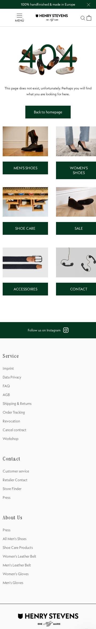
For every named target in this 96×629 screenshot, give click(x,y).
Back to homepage (48, 112)
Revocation (11, 421)
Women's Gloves (16, 574)
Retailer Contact (15, 480)
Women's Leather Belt (19, 556)
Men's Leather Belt (17, 565)
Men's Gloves (13, 582)
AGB (6, 394)
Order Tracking (14, 412)
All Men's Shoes (14, 538)
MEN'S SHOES (25, 168)
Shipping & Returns (17, 403)
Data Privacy (12, 377)
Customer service (16, 471)
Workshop (10, 438)
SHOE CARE (25, 228)
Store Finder (12, 488)
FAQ (6, 386)
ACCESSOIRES (25, 289)
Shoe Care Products (18, 547)
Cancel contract (14, 429)
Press (6, 497)
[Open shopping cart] (89, 17)
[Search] (83, 17)
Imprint (8, 368)
